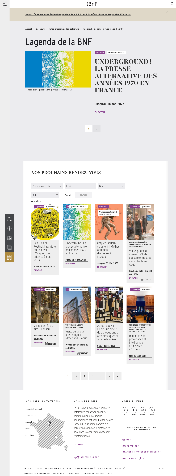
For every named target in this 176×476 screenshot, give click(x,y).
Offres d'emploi (74, 474)
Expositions (40, 206)
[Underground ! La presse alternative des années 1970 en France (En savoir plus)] (58, 69)
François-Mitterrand (79, 206)
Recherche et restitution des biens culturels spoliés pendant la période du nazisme (140, 328)
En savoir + (101, 112)
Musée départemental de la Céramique (108, 213)
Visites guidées (136, 206)
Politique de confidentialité (84, 468)
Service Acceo (130, 458)
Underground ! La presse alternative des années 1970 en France (126, 76)
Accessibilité (120, 468)
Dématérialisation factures (94, 474)
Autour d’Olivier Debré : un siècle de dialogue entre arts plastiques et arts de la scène (107, 332)
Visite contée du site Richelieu (43, 327)
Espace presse (129, 446)
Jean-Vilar (51, 206)
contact (126, 440)
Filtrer (83, 195)
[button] (9, 228)
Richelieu (146, 206)
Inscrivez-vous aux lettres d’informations (141, 428)
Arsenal (29, 422)
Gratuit (68, 195)
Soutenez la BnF (89, 457)
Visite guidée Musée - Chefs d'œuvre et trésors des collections (140, 244)
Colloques (102, 289)
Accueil (28, 28)
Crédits (109, 474)
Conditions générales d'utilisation (58, 468)
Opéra (28, 428)
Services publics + (105, 468)
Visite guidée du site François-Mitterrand (74, 326)
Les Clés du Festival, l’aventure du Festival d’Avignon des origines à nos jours (45, 251)
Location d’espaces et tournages (140, 452)
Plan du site (28, 468)
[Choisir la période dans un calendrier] (58, 196)
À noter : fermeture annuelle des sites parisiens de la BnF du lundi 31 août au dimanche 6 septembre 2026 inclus (78, 14)
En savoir (78, 444)
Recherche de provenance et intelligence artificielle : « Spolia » (137, 342)
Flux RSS (39, 468)
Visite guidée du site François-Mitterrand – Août (76, 334)
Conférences (135, 289)
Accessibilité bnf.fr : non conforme (37, 474)
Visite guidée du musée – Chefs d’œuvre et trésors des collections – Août (140, 258)
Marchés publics (59, 474)
